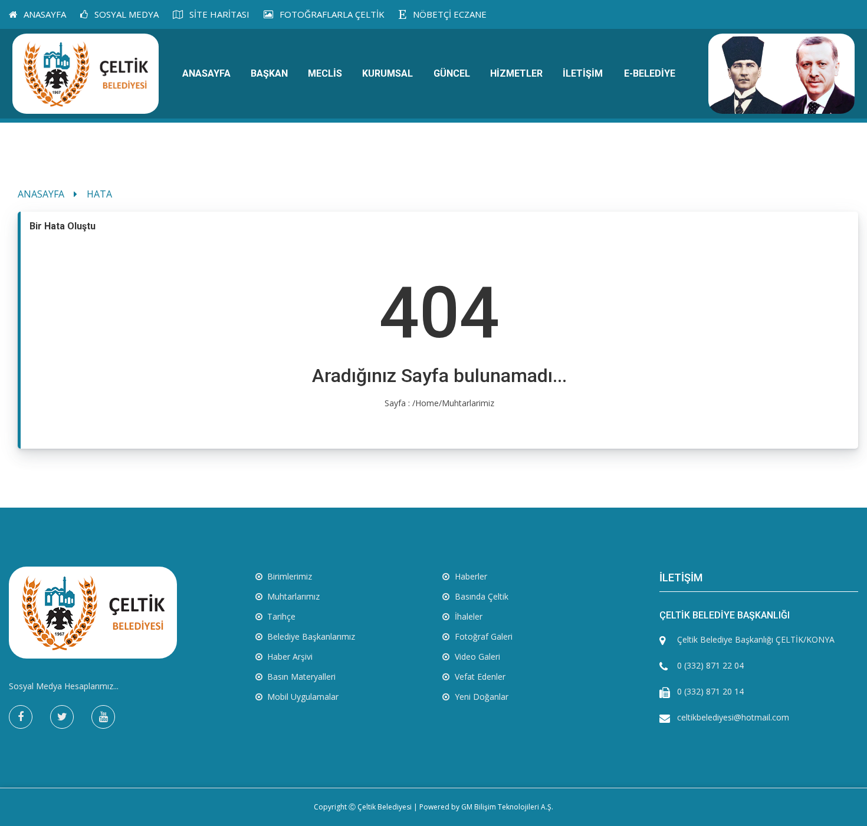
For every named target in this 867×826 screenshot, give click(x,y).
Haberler (469, 576)
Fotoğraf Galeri (482, 636)
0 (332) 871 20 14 (710, 691)
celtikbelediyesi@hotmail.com (733, 717)
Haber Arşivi (289, 656)
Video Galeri (476, 656)
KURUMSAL (387, 73)
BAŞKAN (269, 73)
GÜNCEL (452, 73)
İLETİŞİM (583, 73)
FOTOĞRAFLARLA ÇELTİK (331, 14)
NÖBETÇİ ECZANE (448, 14)
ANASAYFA (43, 14)
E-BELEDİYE (649, 73)
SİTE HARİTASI (218, 14)
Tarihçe (280, 616)
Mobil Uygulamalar (302, 696)
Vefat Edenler (478, 676)
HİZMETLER (516, 73)
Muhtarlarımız (292, 596)
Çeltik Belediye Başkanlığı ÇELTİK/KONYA (756, 639)
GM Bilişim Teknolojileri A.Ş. (507, 807)
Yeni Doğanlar (480, 696)
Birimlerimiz (288, 576)
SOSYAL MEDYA (125, 14)
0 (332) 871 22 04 (710, 665)
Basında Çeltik (480, 596)
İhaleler (467, 616)
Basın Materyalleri (300, 676)
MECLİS (325, 73)
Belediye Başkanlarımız (310, 636)
